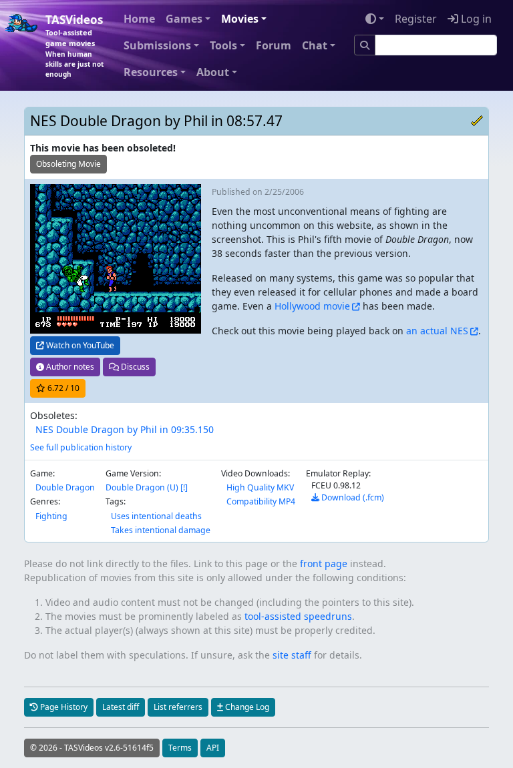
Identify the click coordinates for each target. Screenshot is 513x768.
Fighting (51, 516)
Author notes (69, 366)
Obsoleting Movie (68, 163)
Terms (180, 747)
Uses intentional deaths (156, 516)
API (212, 747)
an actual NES (437, 330)
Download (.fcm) (351, 497)
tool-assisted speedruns (298, 616)
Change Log (246, 707)
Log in (475, 18)
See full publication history (81, 447)
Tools (223, 45)
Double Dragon (65, 487)
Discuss (134, 366)
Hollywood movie (312, 306)
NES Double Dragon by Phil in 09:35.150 (124, 429)
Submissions (157, 45)
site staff (292, 655)
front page (323, 563)
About (212, 72)
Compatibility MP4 (260, 501)
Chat (314, 45)
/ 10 (63, 388)
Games (184, 18)
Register (416, 18)
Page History (63, 707)
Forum (273, 45)
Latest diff (120, 707)
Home (139, 18)
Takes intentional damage (160, 530)
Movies (240, 18)
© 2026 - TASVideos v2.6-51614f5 (92, 747)
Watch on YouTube (79, 345)
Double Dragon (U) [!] (147, 487)
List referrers (178, 707)
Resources (151, 72)
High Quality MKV (260, 487)
